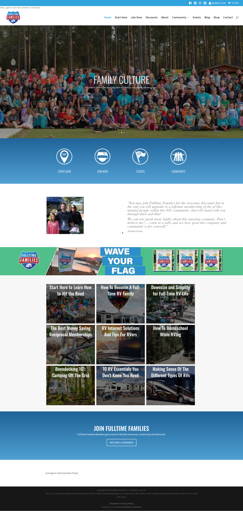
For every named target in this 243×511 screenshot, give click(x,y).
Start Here (121, 17)
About (164, 17)
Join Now (136, 17)
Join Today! (35, 7)
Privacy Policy (127, 503)
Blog (207, 17)
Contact (228, 17)
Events (197, 17)
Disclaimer (114, 503)
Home (107, 17)
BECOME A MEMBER (121, 442)
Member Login (218, 3)
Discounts (152, 17)
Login (7, 7)
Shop (216, 17)
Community (179, 17)
